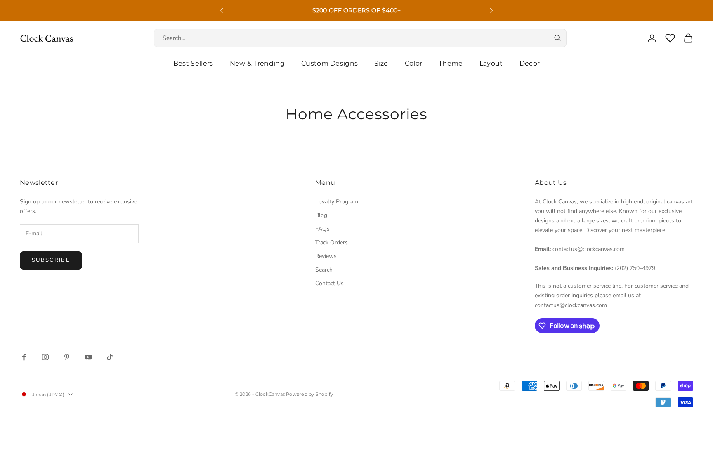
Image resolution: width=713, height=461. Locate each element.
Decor (529, 63)
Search (324, 270)
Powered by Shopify (309, 394)
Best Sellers (193, 63)
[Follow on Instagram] (45, 357)
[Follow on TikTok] (110, 357)
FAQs (322, 229)
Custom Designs (329, 63)
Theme (451, 63)
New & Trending (257, 63)
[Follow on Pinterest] (67, 357)
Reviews (326, 256)
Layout (491, 63)
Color (414, 63)
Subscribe (51, 260)
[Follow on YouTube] (88, 357)
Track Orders (331, 242)
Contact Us (329, 283)
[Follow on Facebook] (24, 357)
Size (381, 63)
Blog (321, 215)
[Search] (557, 38)
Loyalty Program (336, 202)
